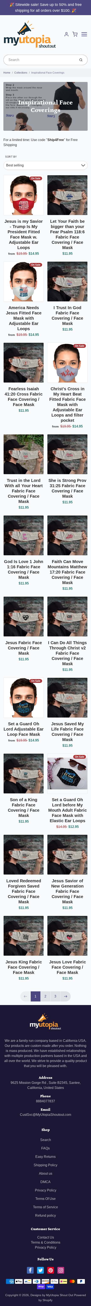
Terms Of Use (45, 1198)
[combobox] (39, 60)
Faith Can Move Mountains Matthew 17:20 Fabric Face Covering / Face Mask (67, 572)
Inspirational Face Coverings (47, 72)
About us (45, 1173)
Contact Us (45, 1237)
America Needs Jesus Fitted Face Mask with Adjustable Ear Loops (23, 318)
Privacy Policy (45, 1190)
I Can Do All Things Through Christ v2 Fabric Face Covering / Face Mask (67, 653)
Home (6, 72)
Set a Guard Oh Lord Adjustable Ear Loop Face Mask (24, 729)
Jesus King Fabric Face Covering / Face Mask (24, 967)
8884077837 (45, 1101)
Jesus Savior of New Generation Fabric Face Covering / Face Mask (67, 891)
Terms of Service (45, 1207)
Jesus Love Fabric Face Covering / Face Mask (67, 967)
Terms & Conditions (45, 1242)
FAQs (45, 1148)
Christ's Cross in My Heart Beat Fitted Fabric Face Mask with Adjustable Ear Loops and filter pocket (67, 405)
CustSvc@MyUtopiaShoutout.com (45, 1114)
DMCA (45, 1182)
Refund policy (45, 1215)
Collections (20, 72)
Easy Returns (45, 1156)
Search (45, 1140)
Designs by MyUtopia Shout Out (51, 1295)
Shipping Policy (45, 1165)
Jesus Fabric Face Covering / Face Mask (23, 648)
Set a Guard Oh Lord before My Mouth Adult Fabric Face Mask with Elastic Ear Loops (67, 810)
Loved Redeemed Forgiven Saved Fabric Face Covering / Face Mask (23, 891)
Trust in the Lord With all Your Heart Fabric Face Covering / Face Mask (24, 491)
